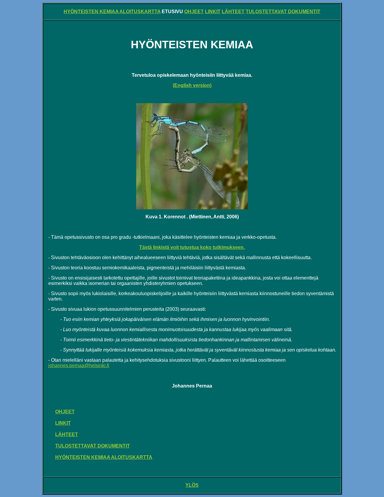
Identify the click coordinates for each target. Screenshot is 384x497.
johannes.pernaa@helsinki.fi (78, 365)
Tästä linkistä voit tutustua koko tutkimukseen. (192, 247)
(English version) (192, 85)
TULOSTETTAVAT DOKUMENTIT (283, 11)
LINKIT (212, 11)
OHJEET (194, 11)
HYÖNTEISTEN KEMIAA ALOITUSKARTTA (112, 11)
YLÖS (192, 485)
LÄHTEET (233, 11)
